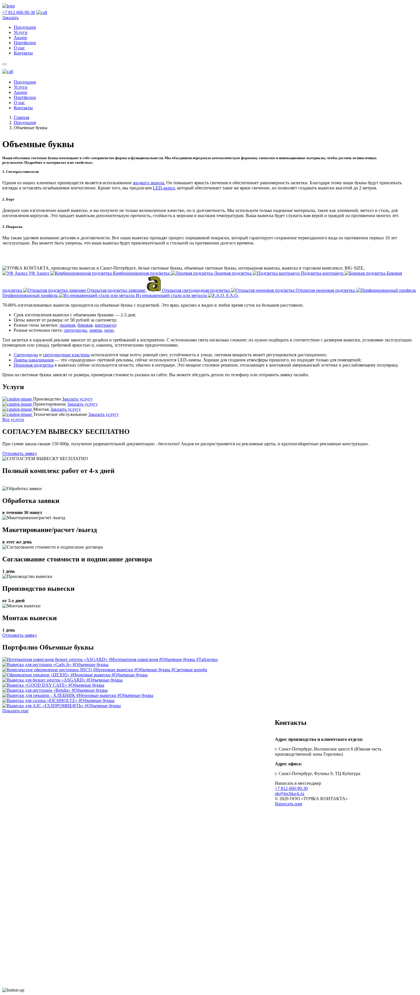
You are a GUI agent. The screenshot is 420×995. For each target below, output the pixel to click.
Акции (20, 92)
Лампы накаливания (34, 359)
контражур (105, 325)
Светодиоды (26, 354)
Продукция (25, 82)
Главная (21, 117)
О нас (19, 102)
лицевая (67, 325)
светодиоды (75, 330)
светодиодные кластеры (66, 354)
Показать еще (15, 710)
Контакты (23, 107)
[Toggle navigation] (4, 64)
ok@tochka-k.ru (289, 793)
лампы (95, 330)
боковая (85, 325)
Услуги (20, 87)
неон (109, 330)
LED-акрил (164, 187)
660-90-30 (18, 12)
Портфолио (25, 97)
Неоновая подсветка (33, 365)
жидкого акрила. (149, 182)
